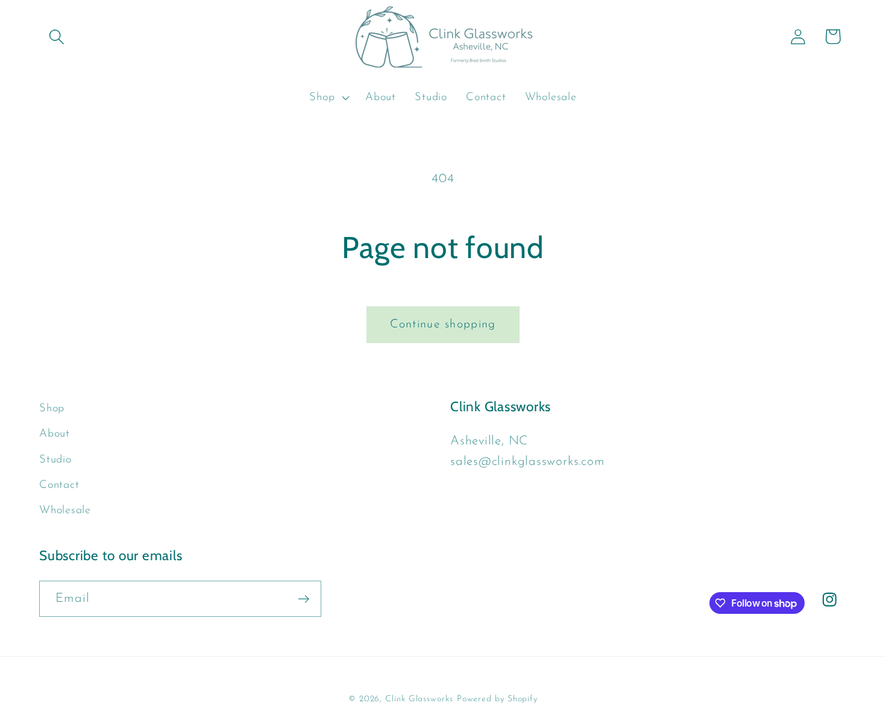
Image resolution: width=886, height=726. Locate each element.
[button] (56, 36)
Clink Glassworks (419, 699)
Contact (59, 485)
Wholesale (65, 510)
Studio (55, 460)
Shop (51, 408)
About (54, 434)
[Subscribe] (303, 599)
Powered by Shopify (497, 699)
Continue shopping (442, 324)
